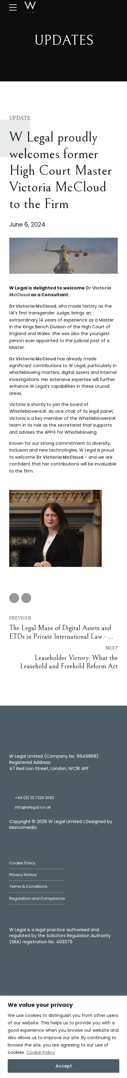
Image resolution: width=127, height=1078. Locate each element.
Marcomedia (23, 827)
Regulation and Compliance (37, 898)
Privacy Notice (23, 874)
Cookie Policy (41, 1052)
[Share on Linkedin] (26, 598)
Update (20, 117)
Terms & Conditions (28, 886)
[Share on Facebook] (14, 598)
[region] (63, 1037)
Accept (63, 1066)
